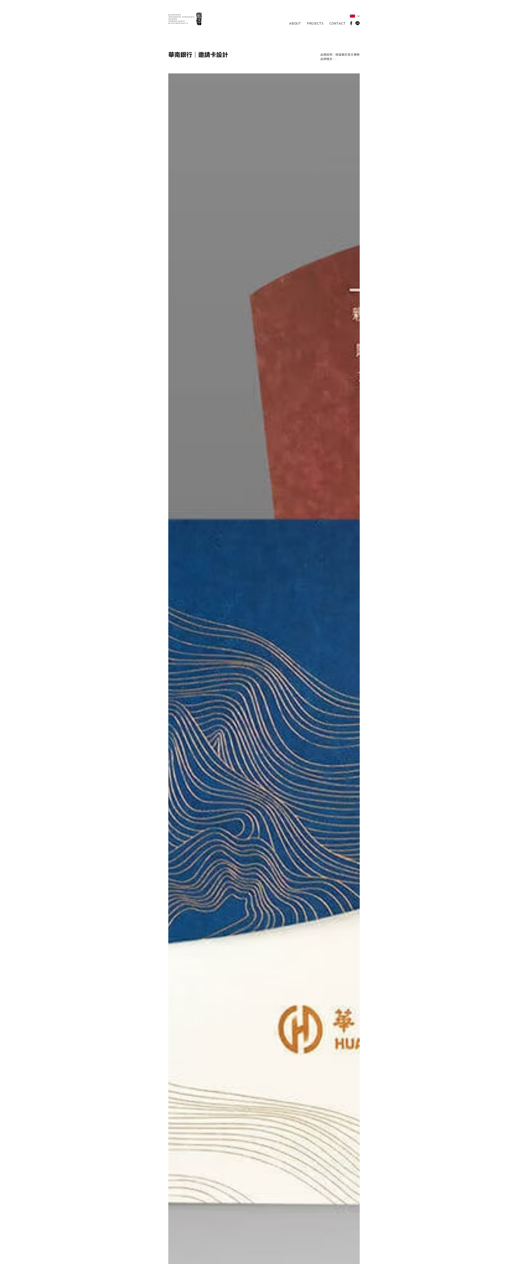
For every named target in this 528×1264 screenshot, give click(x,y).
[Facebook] (351, 23)
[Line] (357, 23)
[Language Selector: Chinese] (354, 16)
